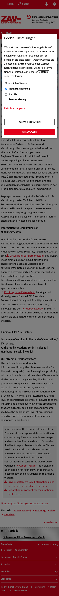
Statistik (13, 94)
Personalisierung (17, 99)
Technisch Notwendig (19, 89)
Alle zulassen (29, 132)
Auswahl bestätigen (29, 122)
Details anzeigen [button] (13, 108)
